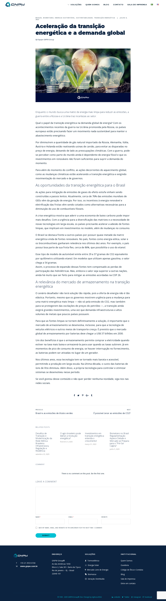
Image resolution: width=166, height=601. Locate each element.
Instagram (137, 597)
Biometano (48, 18)
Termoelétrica (93, 560)
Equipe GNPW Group (46, 39)
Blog (106, 5)
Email (71, 517)
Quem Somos (92, 5)
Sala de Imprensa (137, 5)
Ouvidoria (125, 565)
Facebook (148, 597)
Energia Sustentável (65, 18)
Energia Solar (93, 565)
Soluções (76, 5)
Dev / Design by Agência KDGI (91, 597)
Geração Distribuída (96, 579)
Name (38, 517)
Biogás (39, 18)
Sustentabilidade (84, 18)
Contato (118, 5)
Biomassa (92, 574)
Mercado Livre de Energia (97, 569)
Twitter (126, 597)
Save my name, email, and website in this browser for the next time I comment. (71, 527)
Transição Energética (104, 18)
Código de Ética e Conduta (132, 569)
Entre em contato (128, 583)
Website (104, 517)
